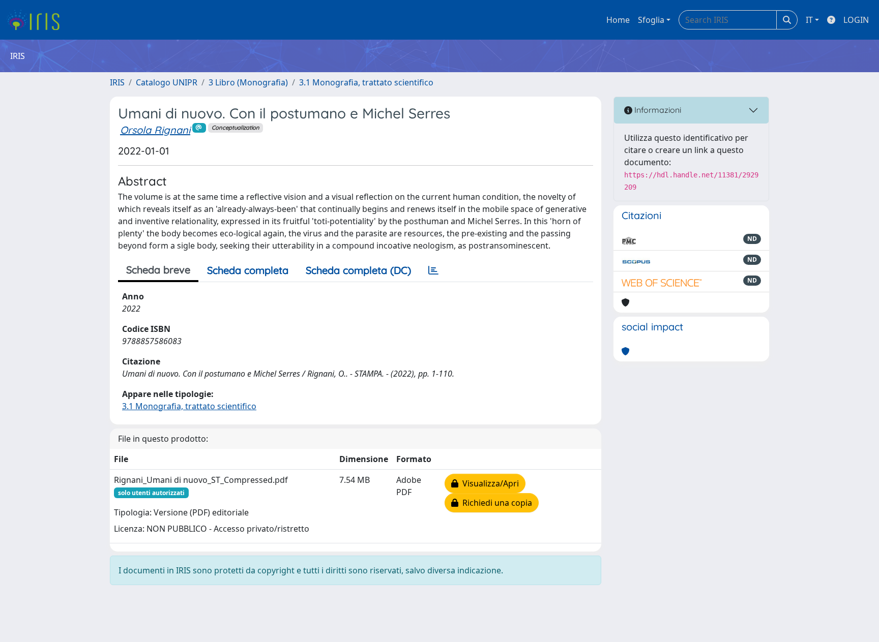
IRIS (117, 82)
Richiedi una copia (495, 502)
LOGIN (856, 19)
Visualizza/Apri (488, 483)
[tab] (433, 270)
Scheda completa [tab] (247, 270)
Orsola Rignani (155, 130)
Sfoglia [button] (651, 19)
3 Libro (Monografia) (248, 82)
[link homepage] (37, 20)
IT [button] (809, 19)
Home (618, 19)
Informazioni (656, 110)
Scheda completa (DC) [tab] (358, 270)
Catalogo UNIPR (166, 82)
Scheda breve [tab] (158, 269)
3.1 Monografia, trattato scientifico (366, 82)
